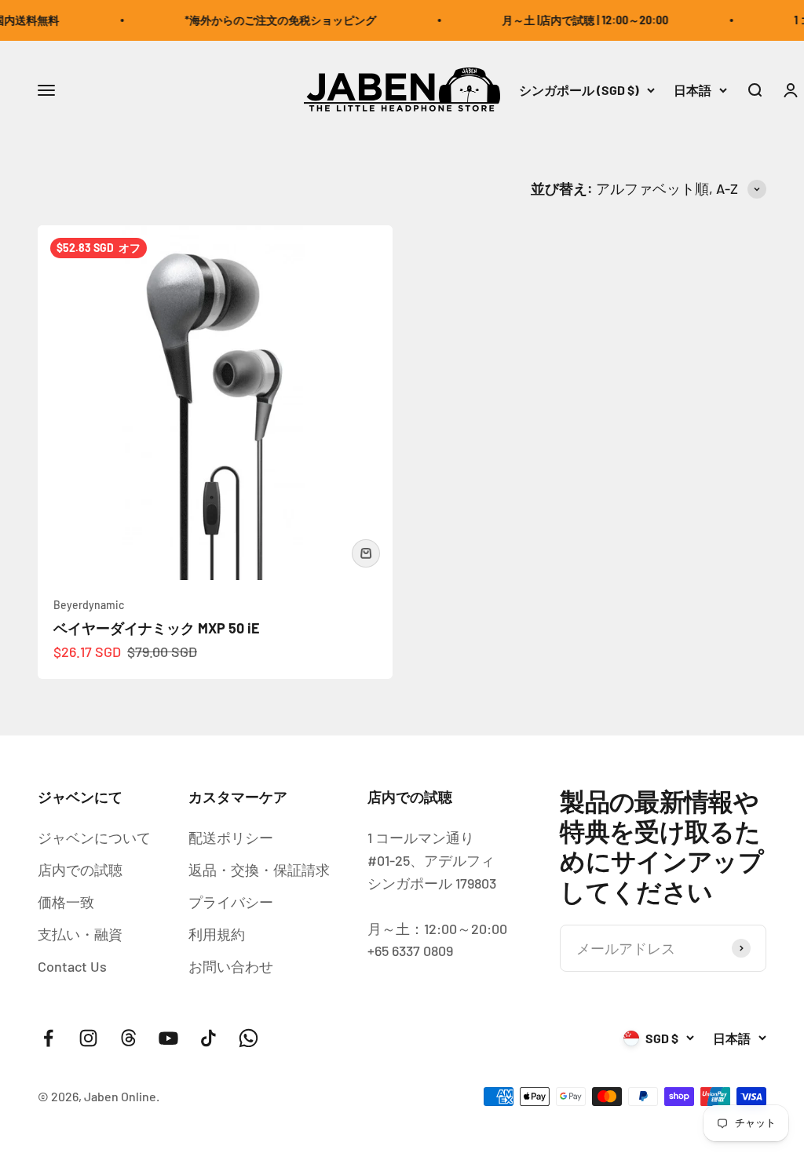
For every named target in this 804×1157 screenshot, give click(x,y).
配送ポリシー (230, 837)
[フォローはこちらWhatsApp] (248, 1038)
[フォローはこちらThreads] (128, 1038)
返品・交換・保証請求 (259, 869)
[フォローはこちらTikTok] (208, 1038)
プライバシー (230, 902)
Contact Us (72, 966)
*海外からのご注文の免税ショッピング (271, 20)
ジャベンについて (94, 837)
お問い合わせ (230, 966)
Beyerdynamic (88, 604)
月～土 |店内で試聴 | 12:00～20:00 (576, 20)
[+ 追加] (366, 553)
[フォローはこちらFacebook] (48, 1038)
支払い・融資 (80, 934)
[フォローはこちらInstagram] (88, 1038)
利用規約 (216, 934)
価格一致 (66, 902)
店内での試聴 (80, 869)
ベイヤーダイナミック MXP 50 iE (156, 628)
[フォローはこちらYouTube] (168, 1038)
